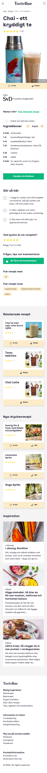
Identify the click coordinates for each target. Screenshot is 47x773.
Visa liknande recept (28, 112)
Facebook (8, 743)
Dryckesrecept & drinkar (31, 289)
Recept (10, 11)
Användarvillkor (11, 721)
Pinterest (7, 737)
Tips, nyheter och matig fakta (18, 706)
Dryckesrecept (10, 289)
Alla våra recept (11, 703)
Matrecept (8, 693)
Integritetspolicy (11, 725)
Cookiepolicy (9, 718)
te (6, 277)
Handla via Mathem (23, 176)
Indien (7, 294)
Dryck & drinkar (11, 700)
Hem (5, 11)
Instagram (8, 740)
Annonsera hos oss (12, 759)
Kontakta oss (10, 756)
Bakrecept (8, 697)
